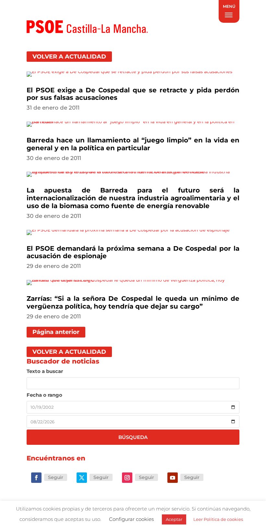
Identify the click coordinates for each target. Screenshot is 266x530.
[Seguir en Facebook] (36, 477)
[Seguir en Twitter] (82, 477)
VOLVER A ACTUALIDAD (69, 56)
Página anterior (55, 332)
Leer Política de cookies (218, 519)
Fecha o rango (44, 395)
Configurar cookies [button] (131, 519)
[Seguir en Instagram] (127, 477)
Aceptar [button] (174, 519)
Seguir (55, 477)
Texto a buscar (45, 371)
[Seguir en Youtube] (172, 477)
